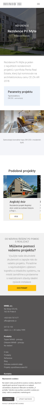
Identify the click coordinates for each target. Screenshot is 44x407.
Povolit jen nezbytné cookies (13, 403)
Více (16, 216)
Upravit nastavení (25, 399)
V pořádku (8, 399)
